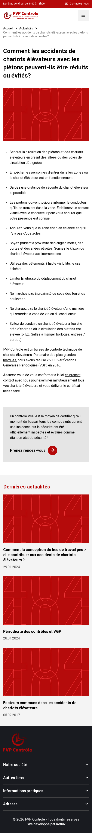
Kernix (60, 824)
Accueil (8, 28)
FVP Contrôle (13, 349)
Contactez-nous (79, 3)
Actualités (26, 28)
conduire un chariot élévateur (46, 324)
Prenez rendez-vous (27, 450)
